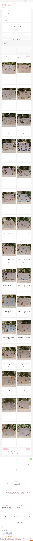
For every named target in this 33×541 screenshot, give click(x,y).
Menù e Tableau (19, 523)
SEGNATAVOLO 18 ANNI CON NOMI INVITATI (24, 208)
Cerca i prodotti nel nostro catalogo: (16, 26)
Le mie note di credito (20, 508)
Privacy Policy (27, 540)
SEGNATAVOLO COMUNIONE (7, 13)
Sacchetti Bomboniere (20, 522)
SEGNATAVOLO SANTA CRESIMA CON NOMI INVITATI (9, 208)
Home (15, 39)
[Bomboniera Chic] (16, 5)
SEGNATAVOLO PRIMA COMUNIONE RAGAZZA (9, 79)
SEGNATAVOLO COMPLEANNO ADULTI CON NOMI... (24, 364)
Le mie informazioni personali (21, 511)
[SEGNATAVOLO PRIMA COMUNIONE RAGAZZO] (24, 94)
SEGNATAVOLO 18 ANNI (6, 20)
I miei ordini (18, 507)
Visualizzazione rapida (9, 210)
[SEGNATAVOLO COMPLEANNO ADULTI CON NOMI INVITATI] (24, 353)
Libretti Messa (19, 521)
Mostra (14, 57)
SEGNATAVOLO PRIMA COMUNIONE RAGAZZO (24, 105)
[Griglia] (4, 56)
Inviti (17, 516)
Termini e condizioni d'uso (5, 517)
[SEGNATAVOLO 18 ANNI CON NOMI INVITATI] (24, 198)
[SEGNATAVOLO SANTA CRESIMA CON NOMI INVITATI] (9, 198)
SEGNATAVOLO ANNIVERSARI (7, 16)
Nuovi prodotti (4, 516)
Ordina (8, 56)
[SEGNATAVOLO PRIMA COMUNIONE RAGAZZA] (9, 68)
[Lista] (6, 56)
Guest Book (18, 517)
